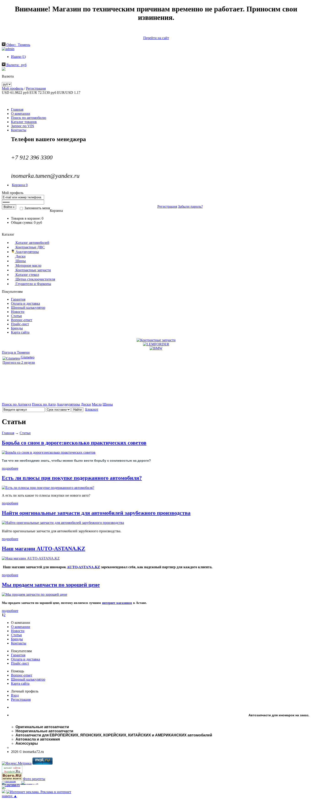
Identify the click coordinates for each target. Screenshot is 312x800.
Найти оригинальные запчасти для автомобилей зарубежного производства (96, 513)
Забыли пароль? (190, 206)
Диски (20, 256)
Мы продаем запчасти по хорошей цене (51, 585)
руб (16, 65)
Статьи (16, 316)
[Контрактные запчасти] (156, 340)
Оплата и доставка (25, 303)
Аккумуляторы (27, 252)
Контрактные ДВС (30, 247)
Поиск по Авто (44, 404)
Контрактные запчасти (33, 270)
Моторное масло (28, 265)
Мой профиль (12, 88)
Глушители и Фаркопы (33, 284)
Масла (97, 404)
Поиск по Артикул (16, 404)
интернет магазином (117, 602)
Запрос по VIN (22, 126)
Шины (20, 261)
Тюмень (18, 45)
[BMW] (156, 348)
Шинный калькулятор (28, 308)
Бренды (17, 328)
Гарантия (18, 299)
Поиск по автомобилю (28, 118)
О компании (20, 114)
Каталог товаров (24, 122)
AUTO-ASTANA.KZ (83, 566)
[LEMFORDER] (156, 344)
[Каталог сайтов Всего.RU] (12, 779)
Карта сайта (20, 332)
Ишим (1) (18, 57)
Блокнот (91, 409)
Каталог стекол (27, 275)
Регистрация (36, 88)
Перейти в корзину (156, 230)
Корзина (20, 185)
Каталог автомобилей (32, 243)
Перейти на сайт (156, 38)
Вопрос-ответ (21, 320)
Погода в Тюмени (16, 352)
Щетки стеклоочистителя (35, 279)
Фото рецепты (34, 779)
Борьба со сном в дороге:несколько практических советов (74, 443)
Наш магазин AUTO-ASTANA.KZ (43, 549)
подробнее (10, 468)
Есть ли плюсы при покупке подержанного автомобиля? (72, 478)
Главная (17, 109)
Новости (17, 312)
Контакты (18, 130)
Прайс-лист (20, 324)
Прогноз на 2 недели (19, 362)
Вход (15, 695)
